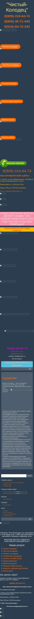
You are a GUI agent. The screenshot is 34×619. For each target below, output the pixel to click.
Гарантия (9, 378)
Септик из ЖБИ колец (12, 558)
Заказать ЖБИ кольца (12, 566)
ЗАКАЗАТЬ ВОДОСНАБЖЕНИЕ (11, 101)
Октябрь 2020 (8, 499)
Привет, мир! (7, 484)
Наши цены (8, 571)
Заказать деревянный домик (15, 568)
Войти (6, 510)
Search (29, 475)
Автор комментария (9, 491)
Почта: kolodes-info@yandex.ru (11, 191)
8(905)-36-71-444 (17, 21)
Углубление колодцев (12, 556)
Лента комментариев (10, 514)
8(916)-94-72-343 (17, 26)
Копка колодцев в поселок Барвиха (14, 482)
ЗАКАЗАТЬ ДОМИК (8, 137)
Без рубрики (7, 505)
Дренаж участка (10, 563)
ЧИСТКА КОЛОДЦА (11, 65)
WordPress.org (8, 515)
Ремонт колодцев (10, 554)
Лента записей (8, 512)
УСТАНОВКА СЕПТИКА (9, 83)
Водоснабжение (10, 561)
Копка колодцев (10, 549)
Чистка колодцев (10, 551)
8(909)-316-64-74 (17, 171)
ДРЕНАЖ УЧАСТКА (8, 120)
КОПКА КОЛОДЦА (10, 47)
